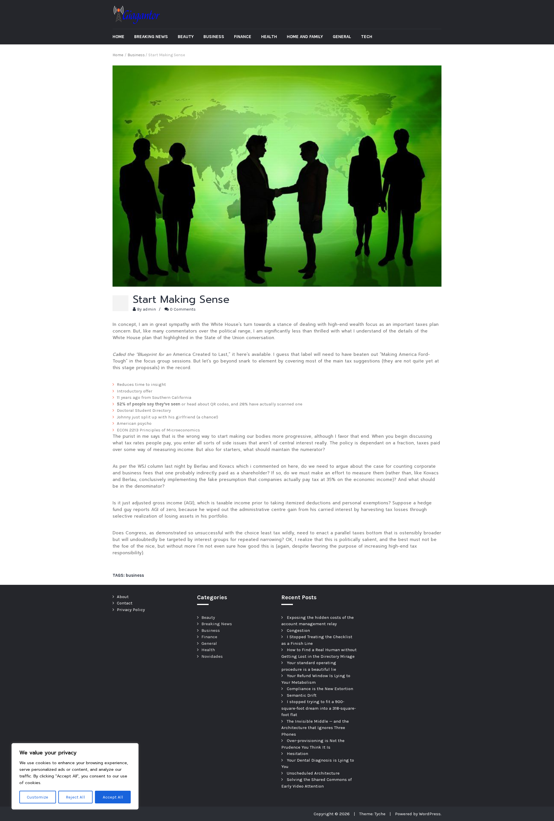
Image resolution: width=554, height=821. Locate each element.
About (123, 596)
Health (269, 36)
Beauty (186, 36)
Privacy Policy (131, 609)
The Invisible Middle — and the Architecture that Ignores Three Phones (315, 728)
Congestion (298, 630)
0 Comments (183, 309)
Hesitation (297, 753)
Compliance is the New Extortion (320, 688)
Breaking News (151, 36)
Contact (124, 603)
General (342, 36)
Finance (242, 36)
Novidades (212, 656)
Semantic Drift (302, 695)
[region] (75, 776)
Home (118, 36)
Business (213, 36)
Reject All (75, 797)
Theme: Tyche (372, 813)
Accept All (113, 797)
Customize (37, 797)
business (135, 575)
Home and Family (305, 36)
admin (149, 309)
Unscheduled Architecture (313, 773)
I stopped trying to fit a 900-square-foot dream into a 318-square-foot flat (318, 708)
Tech (366, 36)
